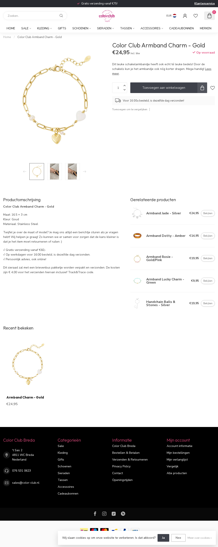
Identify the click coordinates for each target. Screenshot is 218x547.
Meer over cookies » (200, 538)
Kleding (43, 28)
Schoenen (80, 28)
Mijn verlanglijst (177, 460)
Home (11, 28)
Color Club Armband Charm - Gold (39, 37)
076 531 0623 (21, 471)
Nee (178, 538)
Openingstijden (122, 480)
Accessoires (151, 28)
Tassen (126, 28)
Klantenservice (204, 4)
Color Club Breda (123, 446)
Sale (25, 28)
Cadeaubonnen (181, 28)
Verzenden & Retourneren (130, 460)
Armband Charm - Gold (25, 397)
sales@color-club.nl (25, 483)
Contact (117, 473)
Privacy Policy (121, 466)
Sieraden (104, 28)
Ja (163, 538)
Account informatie (179, 446)
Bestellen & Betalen (126, 453)
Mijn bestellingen (178, 453)
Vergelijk (172, 466)
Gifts (62, 28)
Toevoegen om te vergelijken (129, 109)
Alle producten (177, 473)
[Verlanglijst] (196, 15)
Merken (205, 28)
